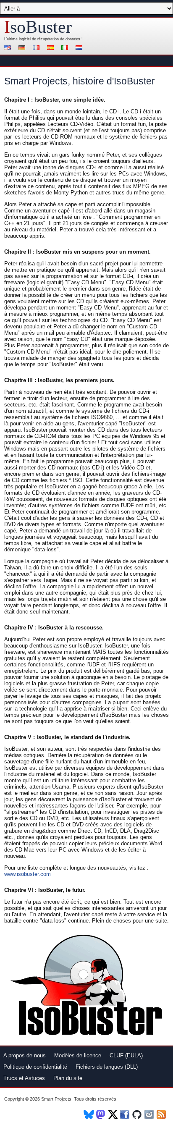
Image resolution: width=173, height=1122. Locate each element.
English (8, 48)
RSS (162, 1114)
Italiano (66, 48)
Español (51, 48)
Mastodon (101, 1114)
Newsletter (149, 1114)
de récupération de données (56, 39)
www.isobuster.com (27, 874)
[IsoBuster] (86, 1035)
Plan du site (67, 1078)
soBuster (38, 27)
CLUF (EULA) (126, 1055)
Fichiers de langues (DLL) (107, 1067)
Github (137, 1114)
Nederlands (80, 48)
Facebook (125, 1114)
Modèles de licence (77, 1055)
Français (37, 48)
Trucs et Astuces (24, 1078)
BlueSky (89, 1114)
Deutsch (23, 48)
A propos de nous (24, 1055)
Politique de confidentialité (35, 1067)
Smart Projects (56, 1098)
